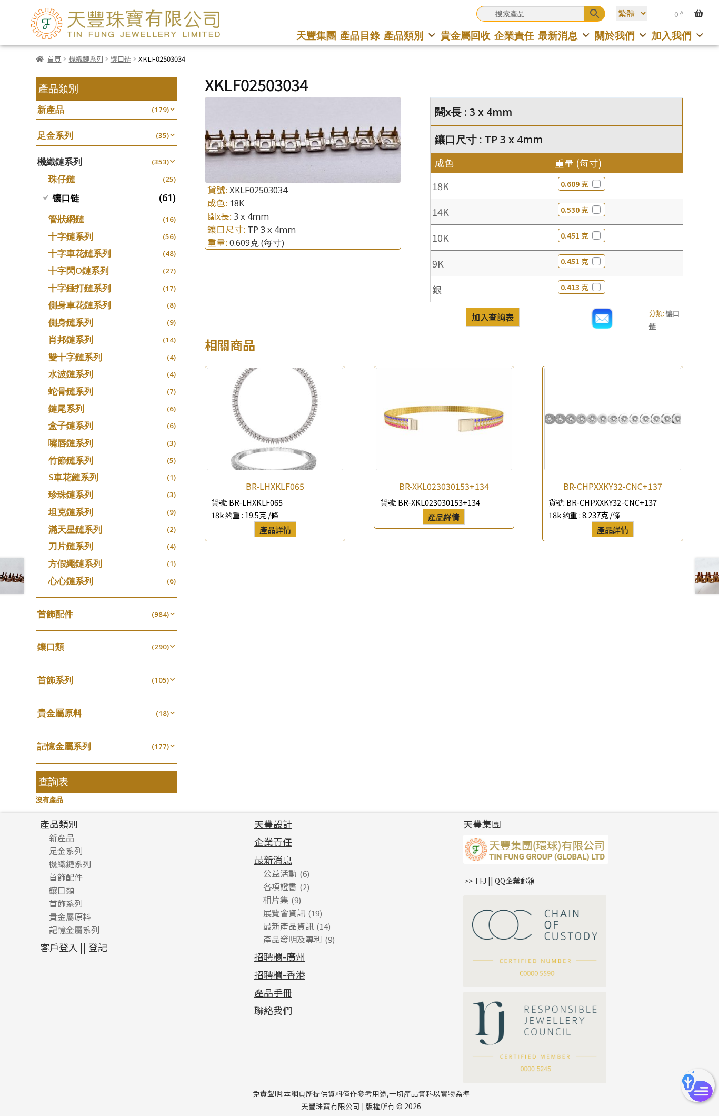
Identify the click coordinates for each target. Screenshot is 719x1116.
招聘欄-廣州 (279, 956)
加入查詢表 (493, 317)
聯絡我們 (273, 1010)
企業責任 (514, 35)
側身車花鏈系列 (79, 305)
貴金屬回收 (466, 35)
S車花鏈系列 (73, 477)
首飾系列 (55, 680)
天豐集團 (316, 35)
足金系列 (55, 135)
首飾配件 (55, 614)
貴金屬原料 (59, 713)
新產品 (50, 109)
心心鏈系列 (70, 581)
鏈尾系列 (66, 408)
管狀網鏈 (66, 219)
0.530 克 (574, 209)
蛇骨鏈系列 (70, 391)
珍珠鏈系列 (70, 494)
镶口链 (121, 59)
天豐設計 (273, 824)
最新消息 (558, 35)
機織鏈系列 (86, 59)
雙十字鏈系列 (75, 357)
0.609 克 (574, 184)
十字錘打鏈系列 (79, 288)
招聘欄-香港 (279, 974)
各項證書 (280, 886)
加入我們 (672, 35)
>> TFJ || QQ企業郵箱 (499, 880)
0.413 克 (574, 287)
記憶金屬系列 (64, 746)
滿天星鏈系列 (75, 529)
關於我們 (615, 35)
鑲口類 (50, 646)
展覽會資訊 (284, 912)
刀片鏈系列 (70, 546)
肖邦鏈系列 (70, 339)
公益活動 (280, 873)
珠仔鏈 (61, 179)
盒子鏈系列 (70, 425)
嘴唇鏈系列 (70, 443)
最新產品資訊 (288, 926)
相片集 (275, 899)
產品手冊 (273, 992)
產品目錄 (360, 35)
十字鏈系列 (70, 236)
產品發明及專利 (292, 939)
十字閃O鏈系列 (78, 270)
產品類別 (404, 35)
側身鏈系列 (70, 322)
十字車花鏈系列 (79, 253)
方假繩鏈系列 (75, 563)
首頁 (54, 59)
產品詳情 (275, 529)
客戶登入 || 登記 (73, 947)
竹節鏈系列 (70, 460)
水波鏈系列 (70, 374)
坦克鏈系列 (70, 512)
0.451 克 (574, 235)
